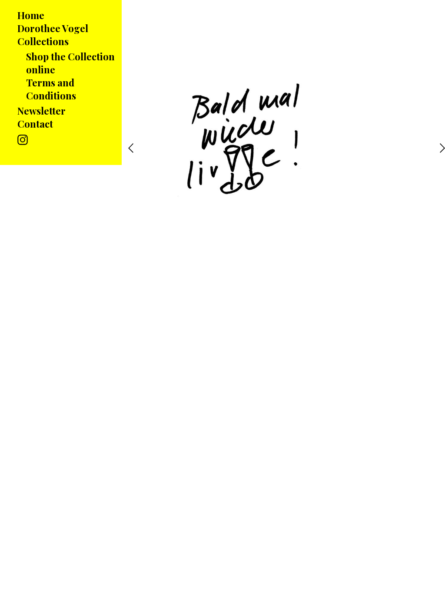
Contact (35, 123)
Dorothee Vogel (52, 28)
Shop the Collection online (70, 63)
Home (30, 15)
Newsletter (41, 110)
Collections (43, 41)
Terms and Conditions (51, 89)
